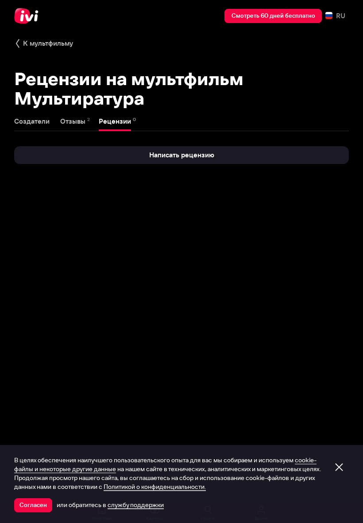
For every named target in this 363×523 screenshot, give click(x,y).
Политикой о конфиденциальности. (155, 486)
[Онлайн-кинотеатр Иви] (28, 16)
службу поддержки (136, 504)
